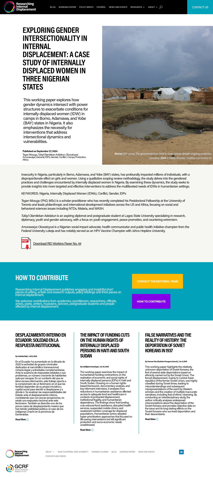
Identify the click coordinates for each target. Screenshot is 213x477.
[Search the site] (160, 7)
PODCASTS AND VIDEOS (55, 456)
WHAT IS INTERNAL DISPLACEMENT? (73, 451)
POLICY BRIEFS (86, 7)
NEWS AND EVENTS (118, 7)
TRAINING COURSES (99, 451)
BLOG (52, 7)
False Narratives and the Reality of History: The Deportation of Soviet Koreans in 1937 (168, 342)
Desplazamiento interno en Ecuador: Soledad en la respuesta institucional (40, 339)
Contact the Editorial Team (157, 281)
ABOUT (151, 7)
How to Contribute (151, 301)
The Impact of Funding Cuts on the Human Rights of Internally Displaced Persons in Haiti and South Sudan (104, 345)
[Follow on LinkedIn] (181, 452)
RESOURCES (136, 7)
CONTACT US (200, 7)
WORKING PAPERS (67, 7)
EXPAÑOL (101, 7)
